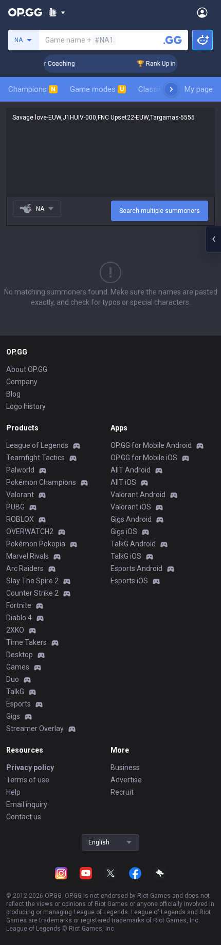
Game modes (97, 89)
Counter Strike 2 (32, 593)
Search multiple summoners (159, 210)
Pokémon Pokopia (35, 544)
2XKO (15, 630)
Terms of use (27, 780)
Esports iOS (129, 581)
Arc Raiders (25, 568)
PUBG (15, 507)
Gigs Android (131, 519)
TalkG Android (133, 544)
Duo (12, 679)
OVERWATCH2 (29, 531)
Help (13, 792)
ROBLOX (20, 519)
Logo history (26, 406)
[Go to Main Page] (25, 12)
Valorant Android (137, 494)
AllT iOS (123, 482)
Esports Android (136, 568)
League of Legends (37, 445)
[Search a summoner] (172, 40)
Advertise (126, 780)
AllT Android (130, 470)
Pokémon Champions (41, 482)
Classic (155, 89)
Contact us (23, 817)
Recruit (122, 792)
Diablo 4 (19, 618)
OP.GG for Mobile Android (151, 445)
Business (125, 767)
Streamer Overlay (35, 728)
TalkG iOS (125, 556)
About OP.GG (26, 369)
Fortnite (18, 605)
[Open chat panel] (213, 239)
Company (22, 382)
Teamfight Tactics (35, 458)
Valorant (20, 494)
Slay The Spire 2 (32, 581)
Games (17, 667)
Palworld (20, 470)
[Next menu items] (171, 89)
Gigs (13, 716)
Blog (13, 394)
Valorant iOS (130, 507)
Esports (18, 704)
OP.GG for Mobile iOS (143, 458)
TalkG (15, 691)
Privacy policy (30, 767)
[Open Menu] (202, 12)
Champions (32, 89)
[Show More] (56, 12)
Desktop (19, 655)
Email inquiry (26, 804)
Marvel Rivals (27, 556)
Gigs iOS (123, 531)
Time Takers (26, 642)
